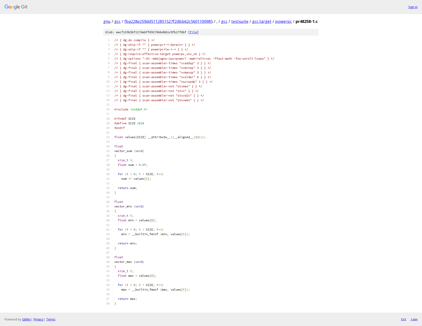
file (193, 32)
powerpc (283, 21)
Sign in (413, 7)
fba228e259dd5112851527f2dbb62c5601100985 (168, 21)
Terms (50, 319)
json (414, 319)
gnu (107, 21)
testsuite (239, 21)
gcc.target (261, 21)
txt (403, 319)
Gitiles (26, 319)
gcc (117, 21)
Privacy (38, 319)
